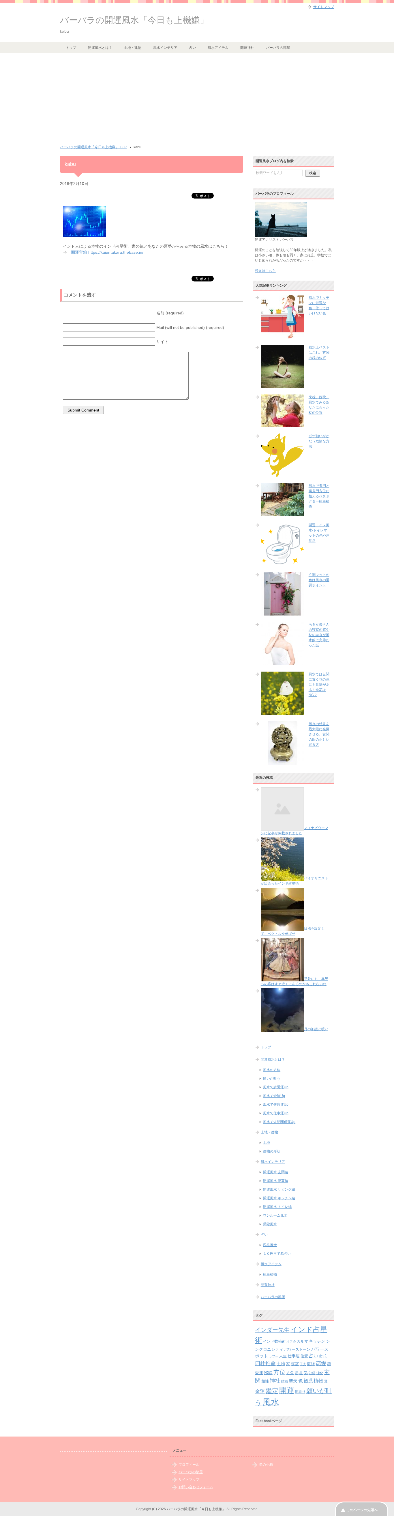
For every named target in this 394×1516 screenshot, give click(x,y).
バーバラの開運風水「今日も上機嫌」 (134, 20)
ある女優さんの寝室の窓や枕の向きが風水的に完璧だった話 (319, 634)
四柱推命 (270, 1245)
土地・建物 (132, 48)
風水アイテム (218, 48)
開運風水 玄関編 (275, 1172)
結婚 (284, 1381)
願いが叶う (271, 1078)
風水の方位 (271, 1070)
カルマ (302, 1341)
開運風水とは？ (100, 48)
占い (192, 48)
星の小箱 (266, 1465)
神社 (275, 1381)
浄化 (319, 1373)
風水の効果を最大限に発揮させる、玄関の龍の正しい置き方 (319, 734)
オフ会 (291, 1341)
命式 (323, 1356)
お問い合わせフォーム (196, 1487)
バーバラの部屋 (278, 48)
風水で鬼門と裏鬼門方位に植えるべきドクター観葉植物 (319, 496)
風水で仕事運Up (275, 1113)
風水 (270, 1402)
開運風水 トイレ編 (277, 1207)
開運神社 (247, 48)
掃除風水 (270, 1224)
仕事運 (294, 1356)
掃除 (268, 1372)
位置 (304, 1356)
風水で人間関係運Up (279, 1122)
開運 (286, 1390)
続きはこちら (265, 271)
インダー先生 (272, 1330)
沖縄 (312, 1373)
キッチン (317, 1341)
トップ (71, 48)
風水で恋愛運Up (275, 1087)
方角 (290, 1373)
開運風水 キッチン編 (279, 1198)
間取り (300, 1391)
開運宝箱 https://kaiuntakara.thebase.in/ (107, 252)
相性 (265, 1381)
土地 (266, 1143)
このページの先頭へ (362, 1510)
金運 (260, 1391)
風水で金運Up (274, 1096)
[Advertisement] (197, 96)
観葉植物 (270, 1274)
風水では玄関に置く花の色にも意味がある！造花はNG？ (319, 684)
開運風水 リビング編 (279, 1189)
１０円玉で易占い (277, 1254)
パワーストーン (297, 1349)
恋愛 (321, 1363)
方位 (279, 1372)
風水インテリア (165, 48)
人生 (283, 1356)
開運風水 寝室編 (275, 1181)
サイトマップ (189, 1480)
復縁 (311, 1363)
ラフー (273, 1356)
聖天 (293, 1381)
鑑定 (272, 1390)
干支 (303, 1364)
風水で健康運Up (275, 1104)
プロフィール (189, 1465)
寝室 (295, 1364)
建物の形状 (271, 1151)
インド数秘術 (274, 1341)
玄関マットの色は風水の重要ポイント (319, 580)
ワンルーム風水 (275, 1215)
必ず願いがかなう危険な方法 (319, 441)
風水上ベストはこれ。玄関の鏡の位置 (319, 352)
